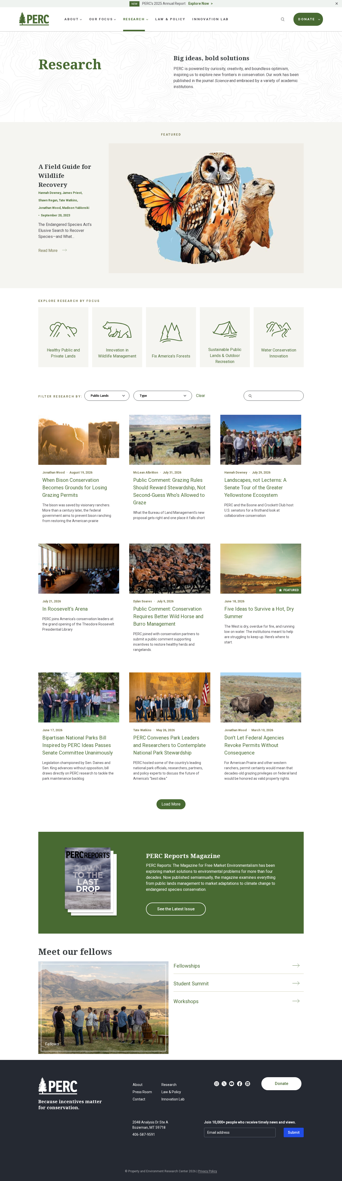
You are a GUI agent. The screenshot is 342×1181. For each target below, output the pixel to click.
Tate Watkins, (68, 200)
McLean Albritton (145, 472)
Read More (54, 251)
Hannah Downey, (50, 193)
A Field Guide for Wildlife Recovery (64, 175)
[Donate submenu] (319, 19)
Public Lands (100, 396)
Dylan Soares (142, 601)
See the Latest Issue (176, 909)
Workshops (186, 1001)
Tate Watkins (142, 730)
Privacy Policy (207, 1171)
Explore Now (198, 4)
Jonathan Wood (53, 472)
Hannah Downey (235, 472)
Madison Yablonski (75, 208)
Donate (281, 1083)
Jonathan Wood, (50, 208)
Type (143, 396)
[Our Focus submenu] (115, 19)
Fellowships (187, 966)
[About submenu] (81, 19)
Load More (171, 804)
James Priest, (72, 193)
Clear (200, 395)
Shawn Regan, (48, 200)
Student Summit (191, 984)
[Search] (283, 19)
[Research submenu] (147, 19)
